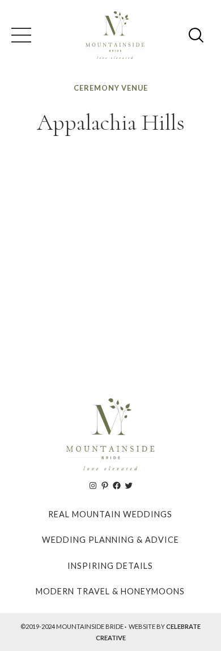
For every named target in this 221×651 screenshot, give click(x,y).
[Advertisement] (110, 261)
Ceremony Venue (111, 87)
